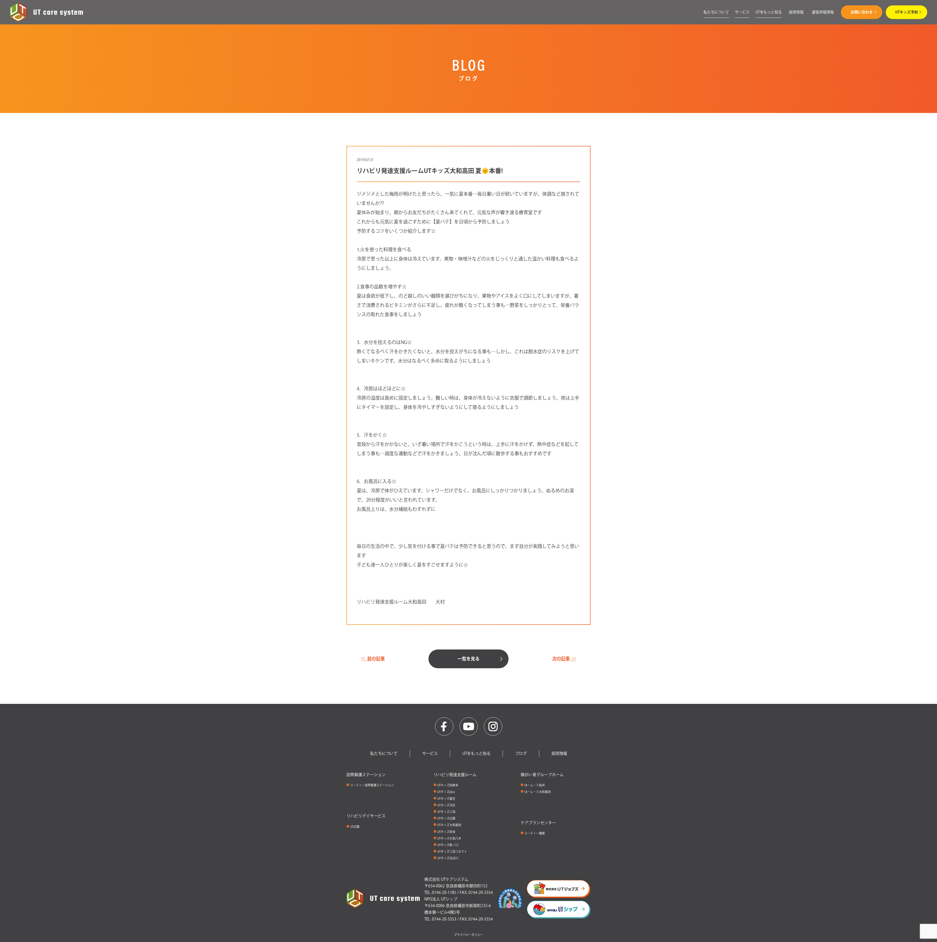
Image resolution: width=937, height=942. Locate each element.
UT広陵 (354, 826)
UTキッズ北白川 (447, 858)
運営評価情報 (823, 12)
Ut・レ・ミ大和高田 (537, 791)
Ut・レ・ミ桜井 (534, 785)
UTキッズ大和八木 (449, 838)
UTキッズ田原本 (447, 785)
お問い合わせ (862, 12)
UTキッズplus (446, 791)
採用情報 (796, 12)
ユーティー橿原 (534, 833)
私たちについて (716, 12)
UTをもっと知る (768, 12)
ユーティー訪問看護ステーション (372, 785)
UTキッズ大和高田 (449, 824)
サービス (742, 12)
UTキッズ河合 (446, 805)
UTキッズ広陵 (446, 818)
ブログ (521, 753)
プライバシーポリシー (468, 934)
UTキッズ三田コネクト (452, 851)
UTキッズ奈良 (446, 831)
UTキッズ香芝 (446, 798)
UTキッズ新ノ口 (447, 844)
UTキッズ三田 (446, 811)
